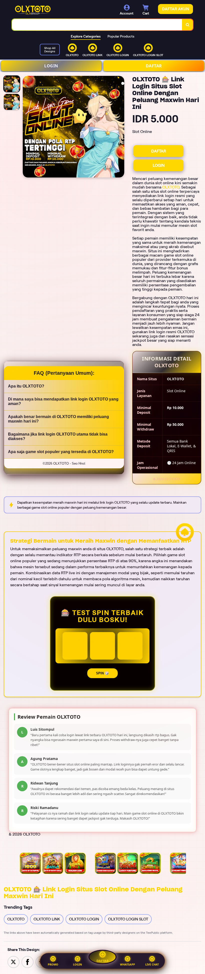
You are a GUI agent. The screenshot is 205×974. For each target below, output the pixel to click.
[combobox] (97, 24)
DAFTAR (154, 66)
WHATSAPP (127, 964)
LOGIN (51, 66)
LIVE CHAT (152, 964)
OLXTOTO (170, 187)
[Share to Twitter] (14, 961)
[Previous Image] (27, 127)
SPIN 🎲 (102, 673)
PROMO (53, 964)
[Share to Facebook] (28, 961)
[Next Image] (120, 127)
